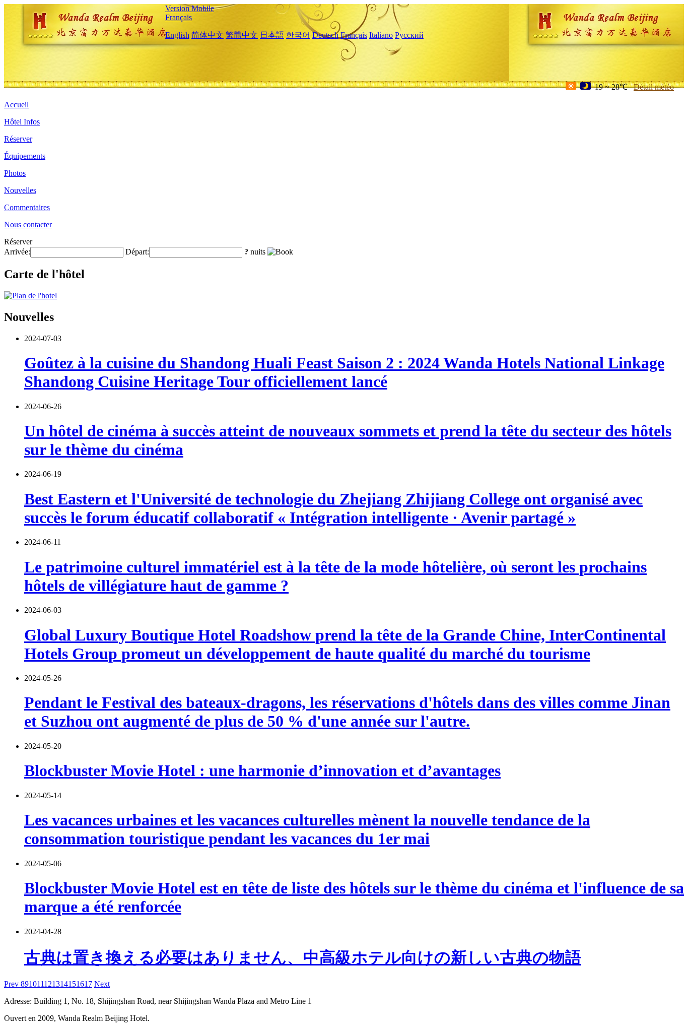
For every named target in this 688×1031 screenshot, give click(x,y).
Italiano (381, 35)
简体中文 (207, 35)
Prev (12, 984)
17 (88, 984)
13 (56, 984)
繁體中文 (242, 35)
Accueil (16, 104)
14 (64, 984)
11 (40, 984)
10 (33, 984)
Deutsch (325, 35)
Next (102, 984)
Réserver (18, 139)
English (177, 35)
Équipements (24, 156)
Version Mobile (189, 8)
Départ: (137, 251)
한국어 (298, 35)
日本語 (272, 35)
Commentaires (27, 207)
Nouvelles (20, 190)
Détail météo (654, 87)
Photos (15, 173)
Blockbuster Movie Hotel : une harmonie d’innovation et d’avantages (262, 770)
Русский (409, 35)
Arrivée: (17, 251)
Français (178, 17)
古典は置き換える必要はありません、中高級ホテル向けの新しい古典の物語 (302, 957)
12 (48, 984)
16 (80, 984)
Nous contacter (28, 224)
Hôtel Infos (22, 121)
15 (72, 984)
